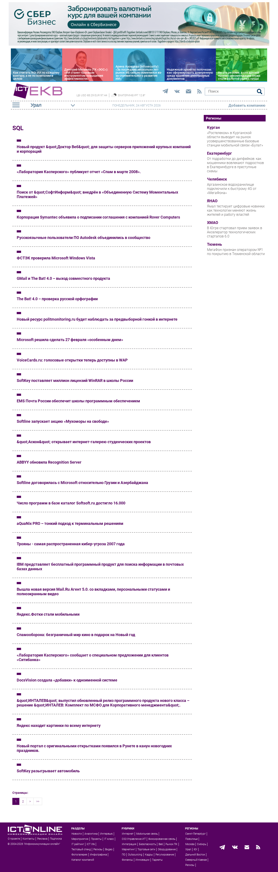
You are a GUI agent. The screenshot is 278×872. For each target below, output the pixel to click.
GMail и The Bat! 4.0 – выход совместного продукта (63, 278)
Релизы (98, 849)
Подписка (56, 838)
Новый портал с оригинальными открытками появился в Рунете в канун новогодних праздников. (94, 748)
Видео (109, 849)
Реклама (42, 838)
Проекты (96, 839)
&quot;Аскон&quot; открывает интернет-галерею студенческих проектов (84, 441)
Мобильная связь (147, 833)
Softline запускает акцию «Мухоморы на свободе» (63, 421)
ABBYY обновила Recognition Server (49, 462)
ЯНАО (212, 201)
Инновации (142, 859)
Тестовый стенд (81, 849)
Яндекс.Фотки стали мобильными (48, 614)
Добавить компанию (246, 105)
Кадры (149, 854)
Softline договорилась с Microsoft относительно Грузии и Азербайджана (82, 482)
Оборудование (167, 849)
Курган (213, 127)
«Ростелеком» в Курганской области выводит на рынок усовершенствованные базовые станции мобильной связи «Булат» (235, 139)
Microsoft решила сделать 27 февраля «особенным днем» (70, 339)
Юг (195, 849)
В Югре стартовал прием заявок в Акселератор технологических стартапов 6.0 (234, 232)
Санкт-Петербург (195, 833)
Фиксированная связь (161, 839)
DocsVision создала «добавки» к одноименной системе (67, 680)
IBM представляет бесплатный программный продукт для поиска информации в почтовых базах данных (100, 566)
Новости (76, 833)
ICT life (91, 844)
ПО (123, 854)
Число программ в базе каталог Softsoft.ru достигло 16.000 (71, 503)
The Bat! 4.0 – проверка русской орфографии (57, 299)
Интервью (106, 833)
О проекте (14, 838)
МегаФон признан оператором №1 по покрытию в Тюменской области (236, 252)
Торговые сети (146, 849)
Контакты (29, 838)
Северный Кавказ (196, 859)
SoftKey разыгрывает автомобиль (48, 771)
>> (37, 801)
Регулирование (165, 854)
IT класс (109, 839)
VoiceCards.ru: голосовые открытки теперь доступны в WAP (72, 360)
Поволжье (191, 839)
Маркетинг (128, 849)
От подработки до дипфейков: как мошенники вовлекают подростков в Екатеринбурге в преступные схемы (235, 165)
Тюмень (214, 244)
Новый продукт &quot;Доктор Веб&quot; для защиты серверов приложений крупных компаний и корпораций (104, 149)
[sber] (139, 44)
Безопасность (147, 844)
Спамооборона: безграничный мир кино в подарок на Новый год (76, 634)
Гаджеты (157, 859)
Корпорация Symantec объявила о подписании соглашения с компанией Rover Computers (98, 217)
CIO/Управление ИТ (134, 839)
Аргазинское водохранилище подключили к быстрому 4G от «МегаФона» (231, 188)
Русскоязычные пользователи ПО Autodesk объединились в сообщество (83, 237)
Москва (189, 844)
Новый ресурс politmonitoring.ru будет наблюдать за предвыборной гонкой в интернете (97, 319)
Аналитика (91, 833)
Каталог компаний (82, 859)
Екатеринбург (219, 153)
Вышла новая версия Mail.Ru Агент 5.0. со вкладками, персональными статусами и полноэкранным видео (93, 591)
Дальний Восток (195, 854)
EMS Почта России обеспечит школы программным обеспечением (78, 401)
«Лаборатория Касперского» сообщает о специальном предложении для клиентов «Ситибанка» (93, 657)
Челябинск (217, 179)
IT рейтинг (77, 844)
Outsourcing (135, 854)
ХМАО (212, 222)
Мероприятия (79, 839)
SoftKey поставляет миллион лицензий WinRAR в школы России (75, 380)
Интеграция (129, 844)
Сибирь (201, 844)
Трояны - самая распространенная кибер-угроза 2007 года (71, 544)
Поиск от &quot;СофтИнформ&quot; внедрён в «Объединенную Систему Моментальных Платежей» (97, 194)
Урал (188, 849)
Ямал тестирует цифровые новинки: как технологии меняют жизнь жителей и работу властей (236, 210)
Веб (161, 844)
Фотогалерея (79, 854)
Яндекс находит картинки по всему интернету (59, 725)
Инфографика (98, 854)
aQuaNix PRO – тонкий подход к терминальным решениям (70, 523)
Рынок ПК (171, 844)
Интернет (128, 833)
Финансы (127, 859)
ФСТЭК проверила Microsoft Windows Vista (56, 258)
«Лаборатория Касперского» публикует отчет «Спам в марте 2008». (79, 171)
